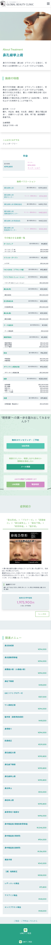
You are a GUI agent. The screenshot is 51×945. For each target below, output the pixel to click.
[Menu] (48, 3)
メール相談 (25, 467)
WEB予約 (25, 446)
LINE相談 (15, 484)
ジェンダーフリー (10, 144)
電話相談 (35, 484)
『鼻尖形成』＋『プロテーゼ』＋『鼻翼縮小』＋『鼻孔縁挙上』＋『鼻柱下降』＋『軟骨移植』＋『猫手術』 (25, 523)
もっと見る (42, 614)
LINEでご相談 (25, 933)
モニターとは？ (34, 168)
